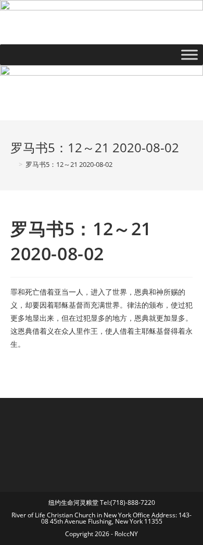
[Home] (13, 164)
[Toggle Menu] (189, 55)
